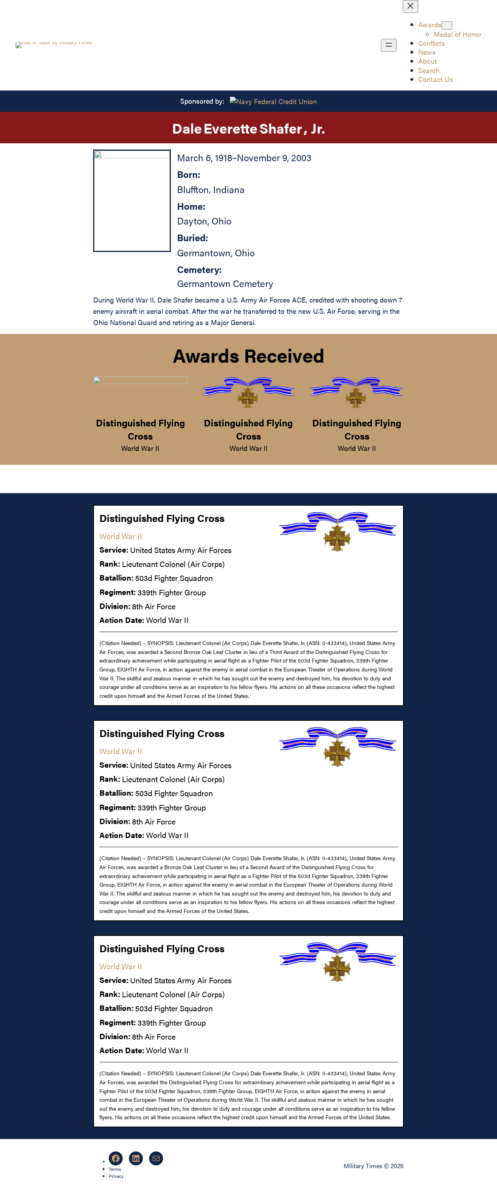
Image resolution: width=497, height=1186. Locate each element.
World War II (140, 448)
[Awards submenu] (446, 25)
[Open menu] (388, 45)
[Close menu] (410, 6)
